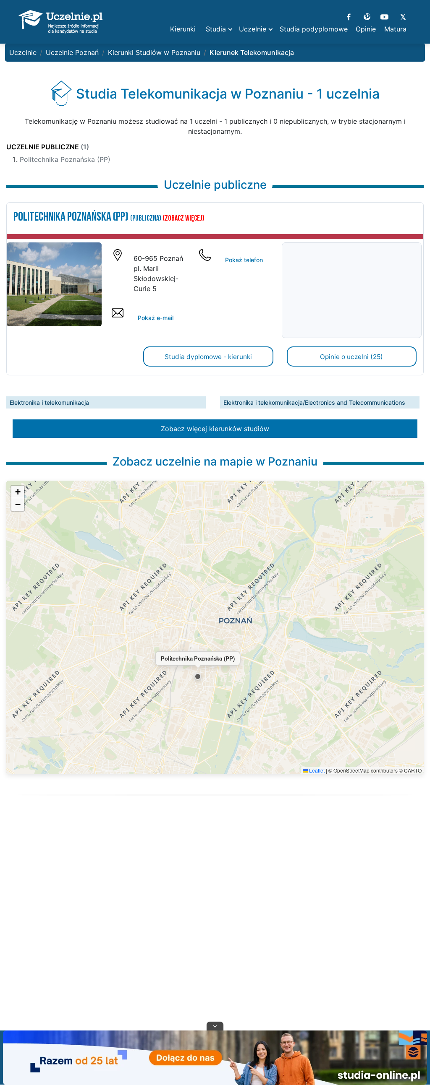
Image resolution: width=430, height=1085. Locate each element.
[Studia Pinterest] (366, 16)
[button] (197, 676)
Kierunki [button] (183, 29)
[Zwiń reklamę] (215, 1025)
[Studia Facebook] (348, 16)
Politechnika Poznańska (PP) (65, 159)
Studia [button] (216, 29)
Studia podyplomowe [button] (314, 29)
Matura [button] (395, 29)
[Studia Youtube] (384, 16)
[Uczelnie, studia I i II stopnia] (60, 22)
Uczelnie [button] (252, 29)
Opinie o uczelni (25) (351, 357)
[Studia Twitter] (402, 16)
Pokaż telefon (244, 259)
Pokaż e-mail (155, 317)
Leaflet (316, 770)
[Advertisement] (215, 923)
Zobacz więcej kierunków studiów (215, 428)
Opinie (366, 29)
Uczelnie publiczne (47, 147)
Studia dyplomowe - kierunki (208, 357)
